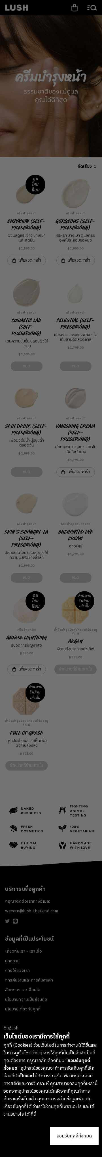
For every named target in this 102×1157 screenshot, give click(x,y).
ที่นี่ (33, 1114)
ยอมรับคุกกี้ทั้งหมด (74, 1136)
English (10, 1028)
